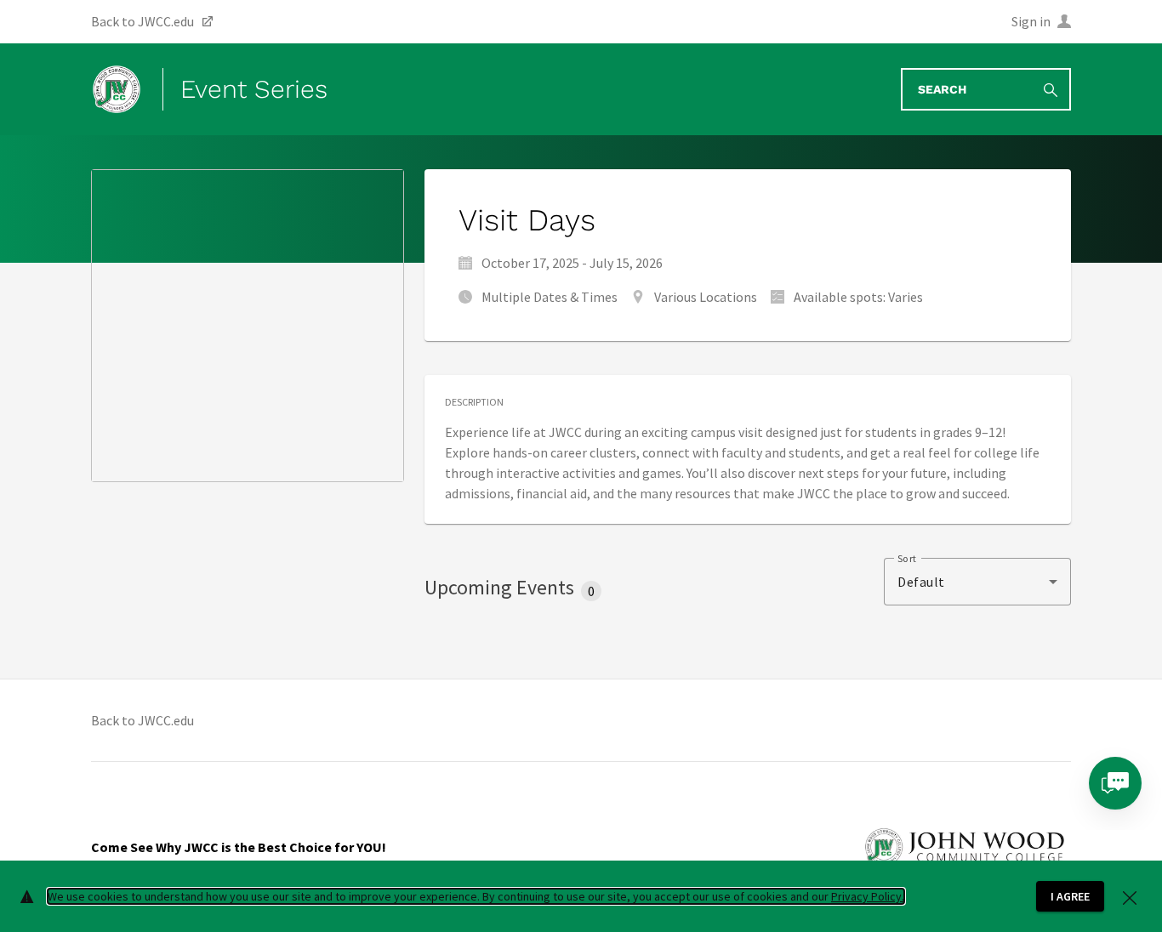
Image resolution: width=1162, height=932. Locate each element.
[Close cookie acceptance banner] (1130, 896)
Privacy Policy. (867, 896)
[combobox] (977, 581)
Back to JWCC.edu (142, 720)
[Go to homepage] (116, 89)
